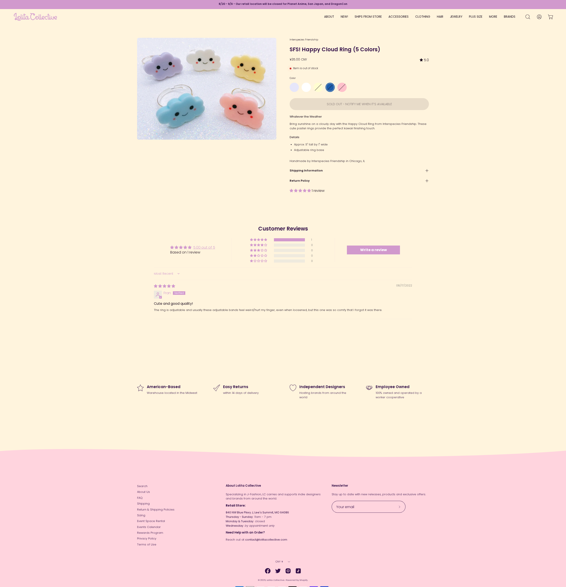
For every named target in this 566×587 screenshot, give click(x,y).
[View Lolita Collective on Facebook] (267, 571)
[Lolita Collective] (35, 16)
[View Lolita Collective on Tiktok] (298, 571)
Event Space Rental (151, 521)
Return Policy (300, 181)
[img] (424, 60)
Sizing (141, 515)
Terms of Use (146, 544)
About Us (143, 492)
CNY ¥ (279, 561)
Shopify (304, 580)
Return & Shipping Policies (155, 509)
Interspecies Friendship (304, 39)
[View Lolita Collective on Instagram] (288, 571)
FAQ (140, 498)
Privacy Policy (146, 538)
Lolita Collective (276, 580)
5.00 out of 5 (204, 247)
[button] (301, 190)
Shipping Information (306, 170)
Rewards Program (150, 533)
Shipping (143, 503)
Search (142, 486)
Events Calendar (149, 527)
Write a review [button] (373, 249)
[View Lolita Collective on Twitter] (278, 571)
